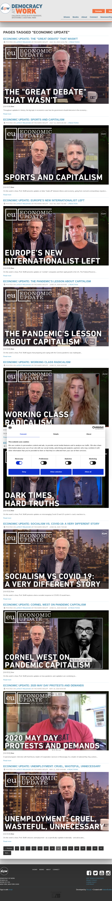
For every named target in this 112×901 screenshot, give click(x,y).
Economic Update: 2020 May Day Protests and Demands (43, 685)
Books (76, 17)
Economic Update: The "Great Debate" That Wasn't (40, 38)
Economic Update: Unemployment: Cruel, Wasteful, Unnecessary (52, 766)
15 (58, 848)
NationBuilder (107, 890)
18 (77, 848)
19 (83, 848)
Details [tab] (56, 434)
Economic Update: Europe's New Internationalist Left (44, 200)
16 (64, 848)
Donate (98, 11)
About (84, 17)
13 (46, 848)
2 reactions (74, 42)
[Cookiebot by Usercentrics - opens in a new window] (94, 427)
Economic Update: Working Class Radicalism (36, 362)
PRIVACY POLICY (91, 880)
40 (101, 848)
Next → (7, 853)
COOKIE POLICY (91, 882)
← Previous (8, 848)
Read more (7, 114)
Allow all (88, 472)
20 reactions (74, 608)
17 (70, 848)
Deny (24, 472)
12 (40, 848)
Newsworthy (106, 17)
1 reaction (73, 204)
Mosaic (89, 890)
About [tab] (88, 434)
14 (52, 848)
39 (95, 848)
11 (34, 848)
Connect (94, 17)
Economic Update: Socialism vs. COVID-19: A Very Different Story (51, 523)
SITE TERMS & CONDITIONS (95, 878)
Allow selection (56, 472)
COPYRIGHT (90, 884)
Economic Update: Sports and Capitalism (33, 119)
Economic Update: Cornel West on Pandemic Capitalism (44, 604)
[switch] (44, 463)
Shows (67, 17)
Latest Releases (23, 42)
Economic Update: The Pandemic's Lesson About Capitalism (47, 281)
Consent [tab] (23, 434)
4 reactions (72, 769)
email (10, 890)
